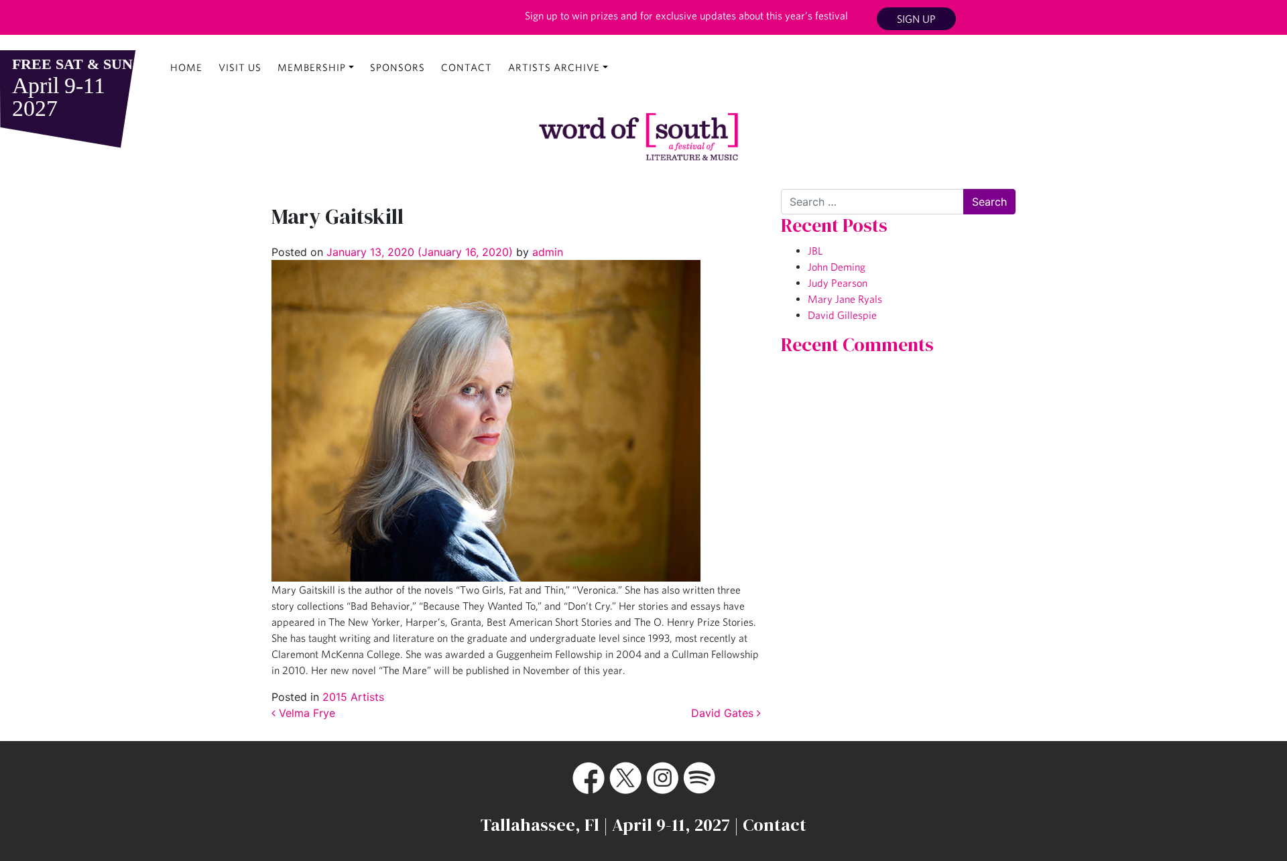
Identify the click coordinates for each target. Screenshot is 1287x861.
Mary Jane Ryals (845, 299)
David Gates (724, 713)
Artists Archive (554, 67)
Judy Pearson (837, 283)
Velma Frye (305, 713)
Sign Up (916, 19)
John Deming (836, 267)
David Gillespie (842, 315)
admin (546, 252)
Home (186, 67)
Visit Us (240, 67)
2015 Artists (353, 697)
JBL (815, 251)
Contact (466, 67)
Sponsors (397, 67)
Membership (312, 67)
